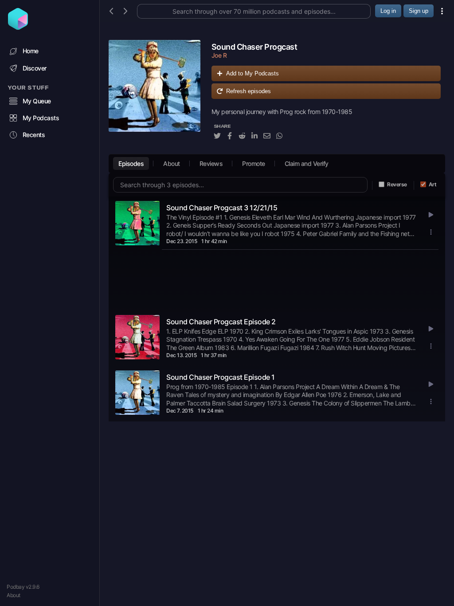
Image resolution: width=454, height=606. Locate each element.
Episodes (131, 163)
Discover (35, 68)
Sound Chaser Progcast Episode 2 (221, 321)
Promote (253, 163)
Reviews (211, 163)
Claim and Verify (307, 163)
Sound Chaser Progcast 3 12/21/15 (221, 207)
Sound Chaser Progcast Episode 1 (220, 377)
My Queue (37, 101)
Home (31, 51)
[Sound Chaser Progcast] (154, 95)
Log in (388, 11)
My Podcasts (41, 118)
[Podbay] (18, 27)
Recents (34, 134)
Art (433, 184)
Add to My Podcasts (252, 73)
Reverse (397, 184)
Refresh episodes (248, 91)
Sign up (418, 11)
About (13, 595)
